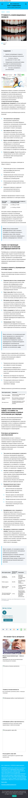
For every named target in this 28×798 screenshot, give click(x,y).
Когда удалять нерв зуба (9, 753)
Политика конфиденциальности (8, 784)
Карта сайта (4, 782)
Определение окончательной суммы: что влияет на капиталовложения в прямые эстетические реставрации (13, 63)
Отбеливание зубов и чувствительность (13, 721)
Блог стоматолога (14, 5)
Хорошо (14, 796)
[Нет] (26, 793)
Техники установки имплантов (11, 689)
